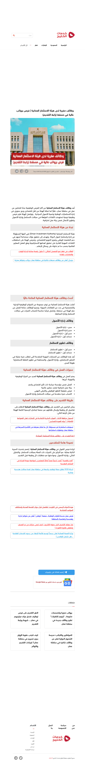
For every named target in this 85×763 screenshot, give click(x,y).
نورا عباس (62, 171)
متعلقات (71, 603)
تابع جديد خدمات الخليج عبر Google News (49, 582)
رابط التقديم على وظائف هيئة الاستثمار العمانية (55, 436)
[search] (14, 35)
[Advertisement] (42, 14)
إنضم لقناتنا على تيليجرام (54, 572)
